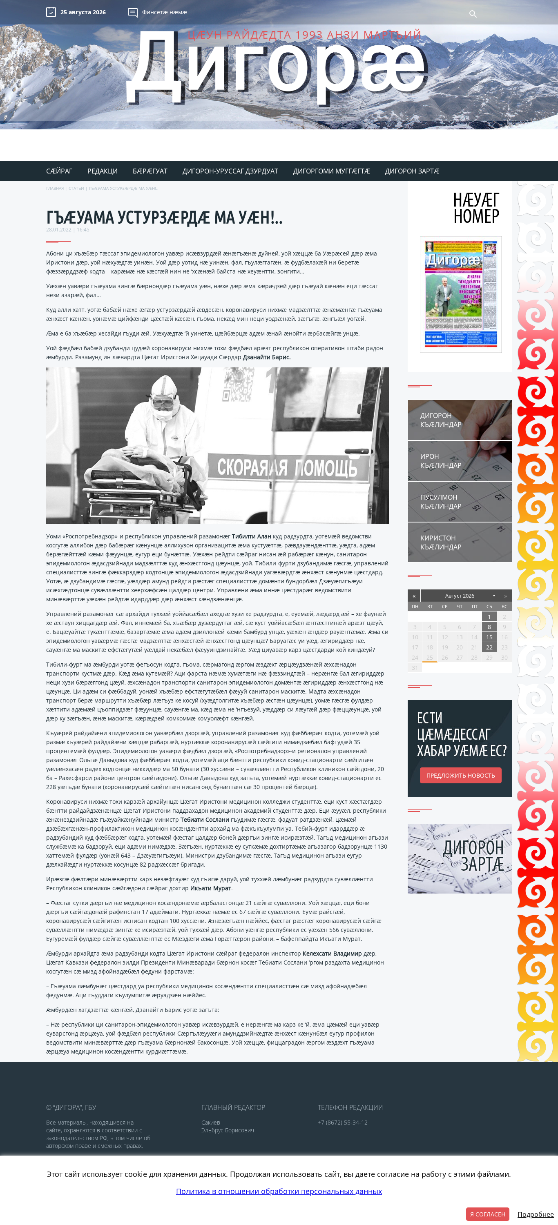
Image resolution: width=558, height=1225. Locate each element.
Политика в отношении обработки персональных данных (279, 1191)
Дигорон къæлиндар (441, 420)
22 (489, 647)
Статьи (76, 188)
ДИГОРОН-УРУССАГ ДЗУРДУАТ (230, 171)
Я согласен (487, 1214)
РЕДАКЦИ (102, 171)
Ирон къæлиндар (441, 461)
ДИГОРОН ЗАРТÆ (412, 171)
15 (489, 637)
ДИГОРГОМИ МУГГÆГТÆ (331, 171)
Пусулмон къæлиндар (441, 502)
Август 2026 (459, 595)
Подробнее (536, 1214)
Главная (55, 188)
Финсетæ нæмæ (164, 12)
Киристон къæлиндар (441, 542)
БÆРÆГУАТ (150, 171)
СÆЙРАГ (59, 171)
